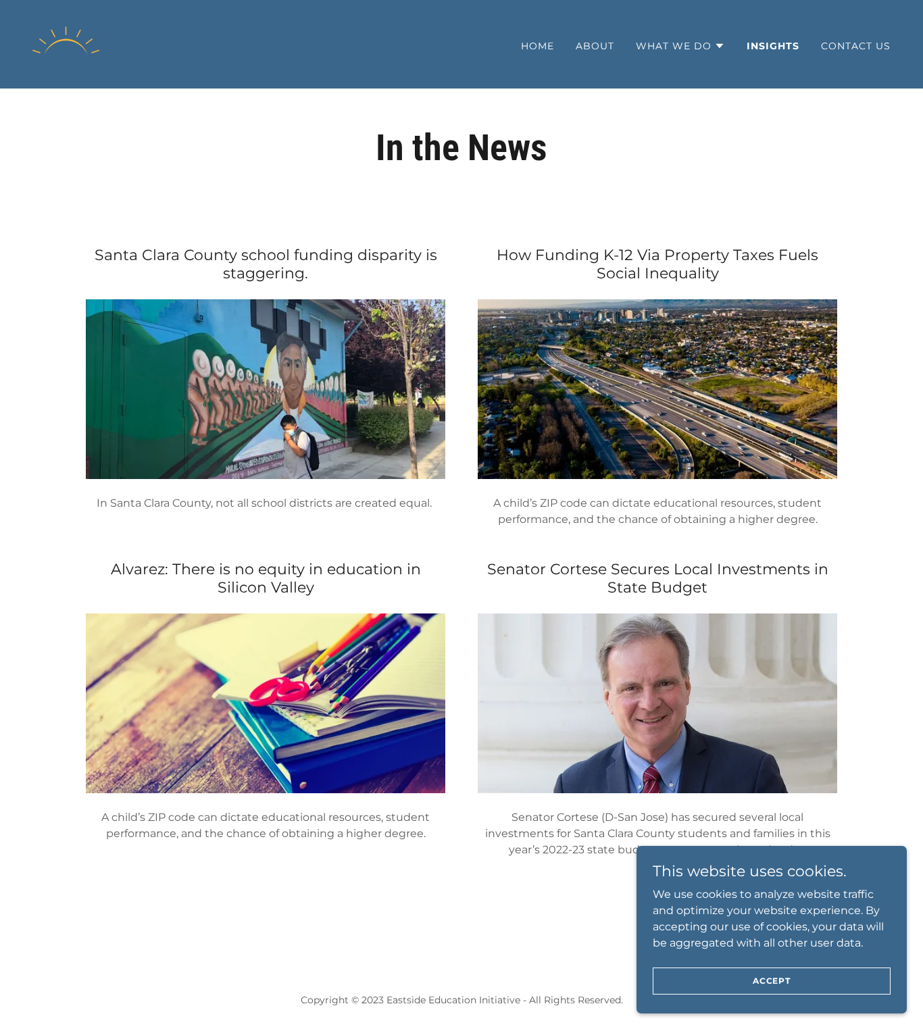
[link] (65, 43)
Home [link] (537, 46)
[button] (680, 46)
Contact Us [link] (856, 46)
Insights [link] (773, 46)
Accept (772, 981)
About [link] (595, 46)
